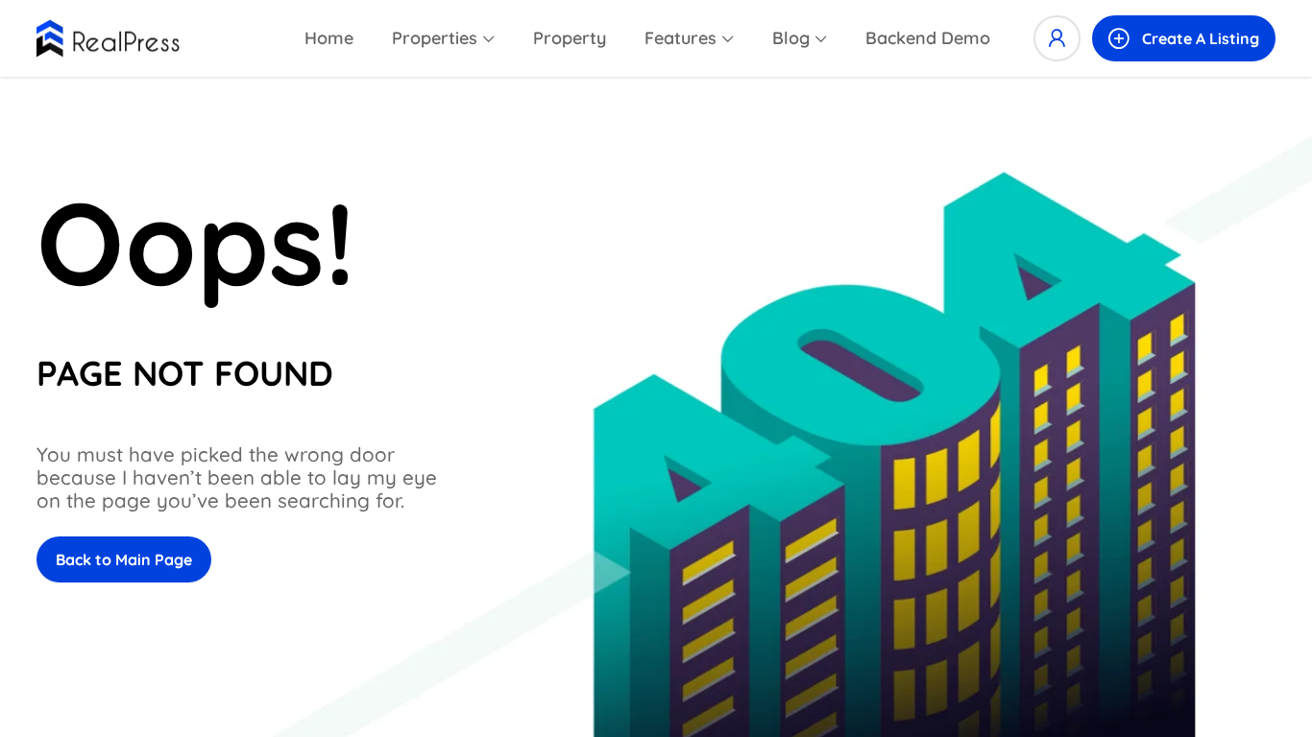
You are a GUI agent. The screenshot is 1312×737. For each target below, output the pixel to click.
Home (328, 38)
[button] (1184, 38)
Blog (791, 38)
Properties (434, 38)
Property (569, 38)
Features (680, 38)
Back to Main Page (124, 559)
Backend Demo (927, 38)
